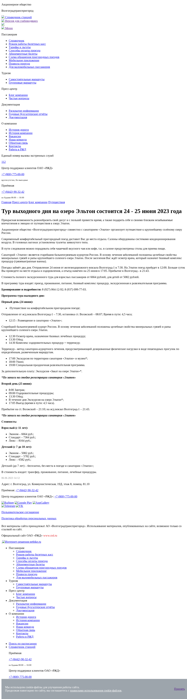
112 (3, 161)
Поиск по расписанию (23, 643)
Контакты (15, 146)
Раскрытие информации (24, 110)
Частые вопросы (19, 98)
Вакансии (15, 136)
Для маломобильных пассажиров (29, 66)
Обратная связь (18, 142)
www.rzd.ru (50, 535)
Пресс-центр (20, 202)
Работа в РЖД (17, 149)
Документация (18, 117)
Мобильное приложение (24, 60)
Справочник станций (18, 17)
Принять (179, 688)
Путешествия (56, 202)
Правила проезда (19, 63)
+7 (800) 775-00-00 (12, 174)
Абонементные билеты (23, 53)
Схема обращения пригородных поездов (34, 57)
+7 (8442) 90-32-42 (12, 191)
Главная (6, 202)
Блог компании (18, 95)
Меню (8, 28)
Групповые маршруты (22, 82)
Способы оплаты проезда (24, 50)
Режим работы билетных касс (27, 43)
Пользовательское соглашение (20, 512)
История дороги (19, 129)
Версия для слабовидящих (21, 20)
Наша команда (18, 139)
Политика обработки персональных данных (28, 518)
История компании (21, 133)
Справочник (16, 40)
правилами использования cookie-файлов (95, 690)
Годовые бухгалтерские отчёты (28, 114)
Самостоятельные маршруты (27, 79)
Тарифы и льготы (20, 47)
